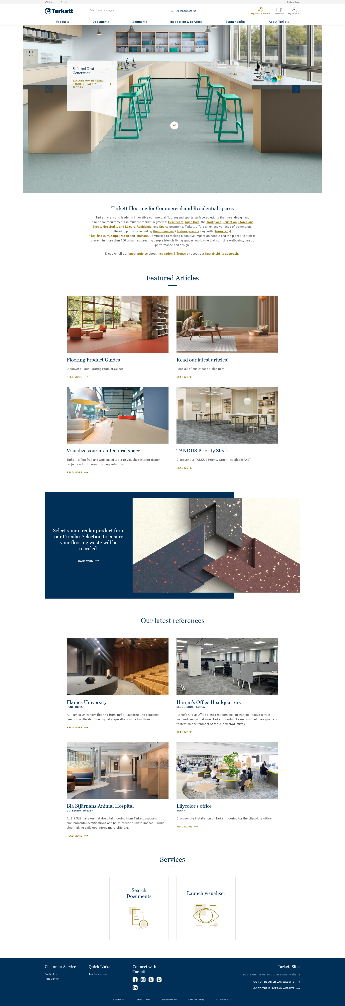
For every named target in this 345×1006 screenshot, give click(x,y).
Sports (164, 226)
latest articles (138, 253)
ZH (66, 2)
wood (125, 236)
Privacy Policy (169, 999)
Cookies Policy (196, 999)
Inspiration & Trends (172, 253)
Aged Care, (192, 222)
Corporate (118, 999)
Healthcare (175, 222)
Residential (144, 226)
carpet (115, 236)
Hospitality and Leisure (119, 226)
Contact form (293, 2)
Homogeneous (163, 231)
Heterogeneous (188, 231)
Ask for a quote (98, 974)
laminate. (142, 236)
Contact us (51, 974)
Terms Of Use (143, 999)
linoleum (103, 236)
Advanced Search (186, 11)
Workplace (213, 222)
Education (230, 222)
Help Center (52, 978)
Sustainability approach (221, 253)
